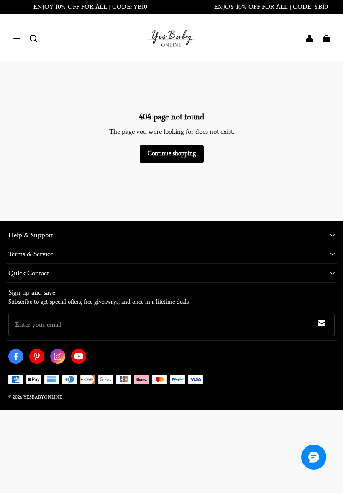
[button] (16, 38)
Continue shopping (172, 153)
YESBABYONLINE (42, 397)
